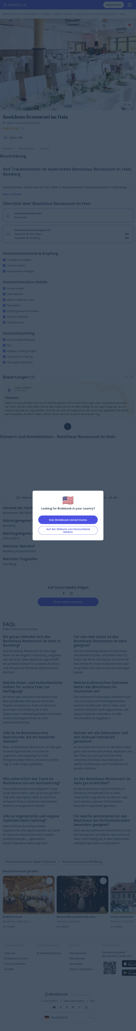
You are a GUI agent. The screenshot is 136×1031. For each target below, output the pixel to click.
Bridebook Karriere (16, 958)
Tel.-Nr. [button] (113, 497)
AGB (92, 1001)
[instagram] (71, 593)
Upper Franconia (17, 122)
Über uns (9, 953)
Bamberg (33, 122)
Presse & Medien (15, 963)
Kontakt (44, 148)
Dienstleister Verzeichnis (77, 961)
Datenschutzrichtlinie (74, 1001)
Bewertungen (26, 148)
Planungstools (78, 953)
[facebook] (63, 593)
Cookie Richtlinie (50, 1001)
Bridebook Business (49, 953)
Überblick (8, 148)
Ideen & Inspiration (81, 969)
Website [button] (27, 497)
